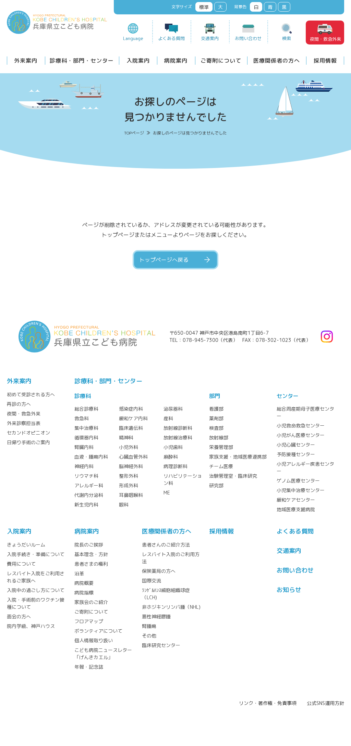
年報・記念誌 (88, 667)
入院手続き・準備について (35, 554)
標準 (204, 7)
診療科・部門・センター (82, 60)
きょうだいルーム (26, 544)
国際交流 (151, 580)
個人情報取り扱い (93, 640)
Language (133, 38)
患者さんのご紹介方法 (166, 544)
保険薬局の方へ (159, 571)
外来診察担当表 (23, 423)
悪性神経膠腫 (156, 616)
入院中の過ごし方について (35, 590)
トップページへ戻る (164, 259)
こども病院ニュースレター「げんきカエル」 (103, 653)
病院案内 (175, 60)
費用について (21, 564)
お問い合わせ (248, 38)
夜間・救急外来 (325, 39)
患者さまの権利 (91, 564)
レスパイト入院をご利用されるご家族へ (35, 577)
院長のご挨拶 (88, 544)
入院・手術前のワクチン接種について (35, 603)
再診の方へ (19, 404)
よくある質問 (171, 38)
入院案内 (138, 60)
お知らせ (289, 590)
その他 (149, 635)
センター (288, 396)
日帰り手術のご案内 (28, 442)
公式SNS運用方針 (325, 703)
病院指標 (84, 592)
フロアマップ (88, 621)
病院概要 (84, 583)
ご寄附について (221, 60)
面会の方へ (19, 616)
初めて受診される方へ (31, 394)
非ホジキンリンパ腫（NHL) (171, 607)
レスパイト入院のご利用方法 (170, 558)
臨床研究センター (161, 645)
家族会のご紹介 (91, 602)
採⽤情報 (221, 531)
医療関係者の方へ (276, 60)
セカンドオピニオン (28, 432)
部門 (214, 396)
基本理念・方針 (91, 554)
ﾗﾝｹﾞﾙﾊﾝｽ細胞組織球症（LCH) (166, 594)
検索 (286, 38)
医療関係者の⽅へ (166, 531)
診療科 (82, 396)
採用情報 (325, 60)
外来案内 (25, 60)
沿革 (79, 573)
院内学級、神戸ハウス (31, 626)
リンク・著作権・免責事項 (267, 703)
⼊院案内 (19, 531)
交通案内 (210, 38)
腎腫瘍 (149, 626)
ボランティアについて (98, 631)
